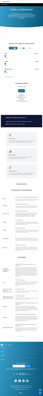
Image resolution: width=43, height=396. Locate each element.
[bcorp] (14, 374)
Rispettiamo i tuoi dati (18, 369)
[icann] (17, 374)
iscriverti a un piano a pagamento (29, 319)
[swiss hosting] (28, 374)
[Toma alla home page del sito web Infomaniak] (6, 1)
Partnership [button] (3, 355)
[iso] (23, 374)
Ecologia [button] (2, 359)
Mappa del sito (17, 389)
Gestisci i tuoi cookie (24, 389)
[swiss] (20, 374)
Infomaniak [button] (3, 347)
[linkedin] (23, 381)
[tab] (13, 48)
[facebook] (16, 381)
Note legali (13, 387)
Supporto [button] (3, 351)
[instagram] (27, 381)
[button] (21, 4)
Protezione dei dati (19, 387)
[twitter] (19, 381)
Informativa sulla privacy (27, 387)
